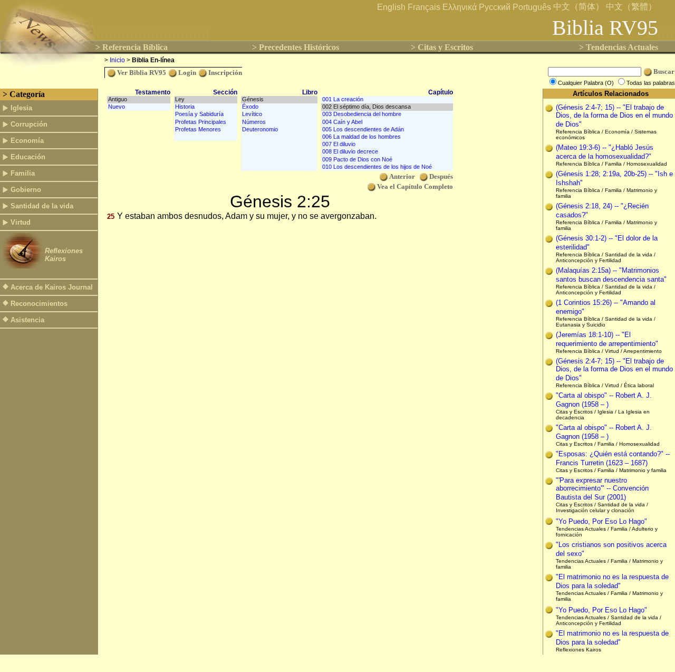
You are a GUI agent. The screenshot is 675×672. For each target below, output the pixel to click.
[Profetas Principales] (205, 122)
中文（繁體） (631, 6)
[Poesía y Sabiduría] (205, 114)
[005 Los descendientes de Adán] (387, 129)
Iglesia (21, 108)
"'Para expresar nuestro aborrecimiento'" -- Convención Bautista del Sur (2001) (602, 488)
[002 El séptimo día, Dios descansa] (387, 107)
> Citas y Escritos (442, 47)
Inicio (117, 60)
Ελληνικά (459, 7)
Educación (28, 157)
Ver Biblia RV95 (141, 72)
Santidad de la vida (42, 206)
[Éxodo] (279, 107)
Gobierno (26, 190)
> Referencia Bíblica (131, 47)
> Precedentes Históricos (295, 47)
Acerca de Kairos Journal (52, 287)
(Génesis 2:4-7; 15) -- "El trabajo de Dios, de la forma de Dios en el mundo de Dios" (614, 115)
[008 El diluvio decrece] (387, 152)
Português (532, 7)
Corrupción (29, 124)
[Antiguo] (138, 99)
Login (187, 72)
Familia (23, 173)
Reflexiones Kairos (64, 255)
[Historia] (205, 107)
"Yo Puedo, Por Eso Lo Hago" (601, 521)
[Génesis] (279, 99)
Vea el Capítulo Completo (415, 186)
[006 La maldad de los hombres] (387, 137)
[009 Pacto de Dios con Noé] (387, 160)
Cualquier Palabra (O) (586, 83)
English (391, 7)
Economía (27, 141)
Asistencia (27, 320)
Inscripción (225, 72)
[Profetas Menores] (205, 129)
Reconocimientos (39, 304)
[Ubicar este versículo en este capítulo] (549, 108)
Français (424, 7)
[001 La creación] (387, 99)
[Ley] (205, 99)
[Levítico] (279, 114)
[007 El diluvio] (387, 144)
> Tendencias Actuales (618, 47)
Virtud (21, 222)
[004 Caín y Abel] (387, 122)
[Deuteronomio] (279, 129)
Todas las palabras (650, 83)
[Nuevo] (138, 107)
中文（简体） (578, 6)
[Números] (279, 122)
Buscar (663, 71)
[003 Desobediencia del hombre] (387, 114)
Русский (494, 7)
